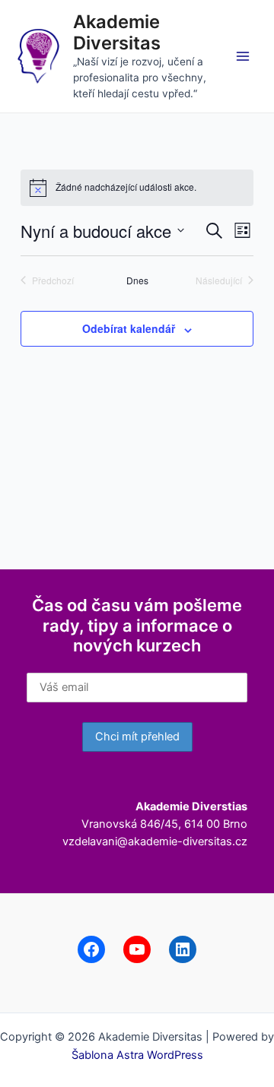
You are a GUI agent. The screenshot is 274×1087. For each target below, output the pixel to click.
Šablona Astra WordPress (137, 1055)
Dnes (137, 280)
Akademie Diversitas (117, 32)
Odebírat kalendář (128, 328)
